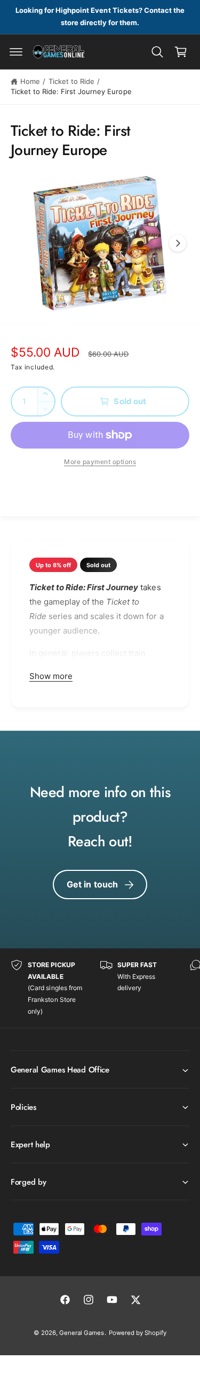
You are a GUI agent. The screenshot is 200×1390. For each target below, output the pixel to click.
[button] (16, 52)
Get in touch (92, 884)
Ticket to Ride (71, 81)
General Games (81, 1333)
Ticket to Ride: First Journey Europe (71, 91)
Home (30, 81)
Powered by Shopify (137, 1333)
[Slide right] (177, 243)
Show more (51, 676)
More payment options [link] (100, 462)
